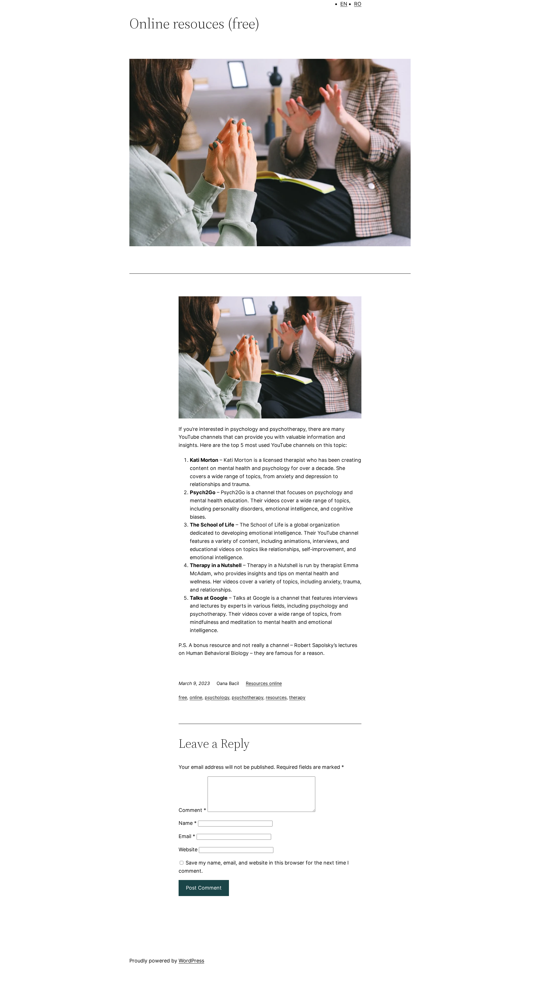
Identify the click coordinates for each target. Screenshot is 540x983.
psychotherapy (247, 697)
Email (187, 836)
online (196, 697)
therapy (297, 697)
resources (276, 697)
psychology (217, 697)
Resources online (264, 683)
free (183, 697)
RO (357, 4)
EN (343, 4)
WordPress (191, 961)
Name (188, 823)
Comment (192, 810)
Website (188, 849)
